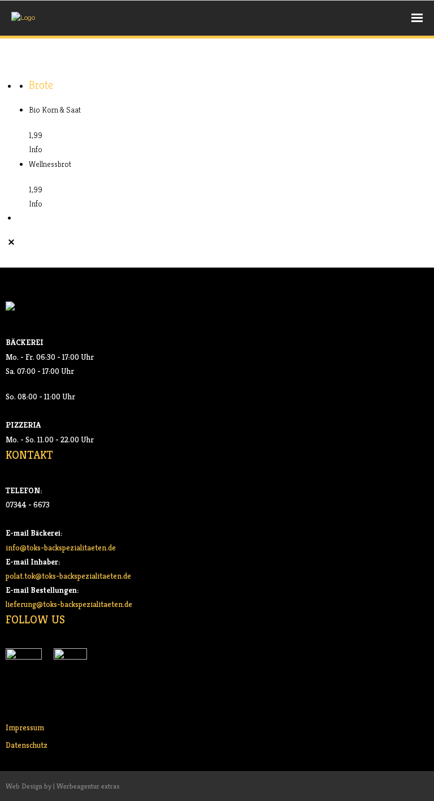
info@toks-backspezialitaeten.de (61, 547)
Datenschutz (26, 745)
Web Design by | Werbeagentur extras (63, 786)
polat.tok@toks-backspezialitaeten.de (68, 576)
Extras (63, 62)
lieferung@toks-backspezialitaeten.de (69, 604)
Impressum (25, 727)
